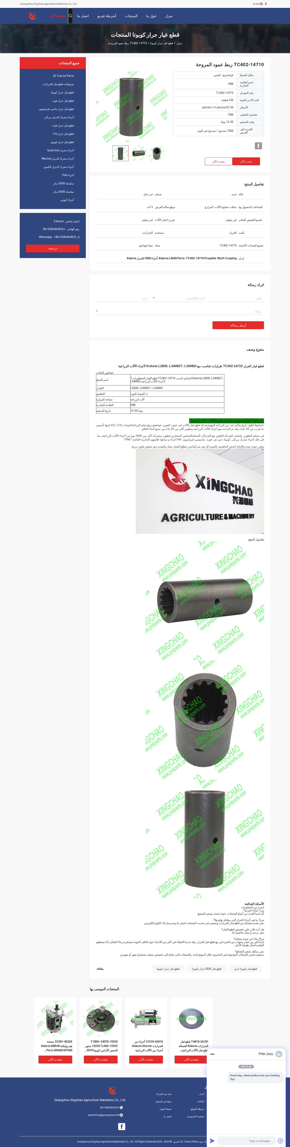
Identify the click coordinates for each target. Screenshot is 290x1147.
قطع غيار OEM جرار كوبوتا (207, 968)
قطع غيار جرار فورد (63, 100)
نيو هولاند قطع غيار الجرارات (58, 84)
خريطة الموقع (197, 1109)
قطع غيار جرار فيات (63, 125)
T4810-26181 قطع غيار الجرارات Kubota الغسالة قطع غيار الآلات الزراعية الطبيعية (193, 1046)
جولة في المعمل (163, 1101)
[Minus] (212, 1054)
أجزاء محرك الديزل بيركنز (59, 117)
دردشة (53, 248)
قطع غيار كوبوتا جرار (245, 968)
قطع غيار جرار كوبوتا (161, 43)
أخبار (201, 1094)
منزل (179, 43)
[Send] (212, 1140)
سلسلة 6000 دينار (63, 191)
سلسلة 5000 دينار (63, 183)
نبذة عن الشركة (163, 1094)
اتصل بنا (167, 1116)
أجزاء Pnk (68, 175)
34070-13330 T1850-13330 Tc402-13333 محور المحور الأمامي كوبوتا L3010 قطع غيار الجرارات (101, 1046)
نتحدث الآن (246, 161)
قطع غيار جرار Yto (63, 133)
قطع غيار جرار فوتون (62, 142)
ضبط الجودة (165, 1109)
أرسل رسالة (238, 325)
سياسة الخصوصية (195, 1116)
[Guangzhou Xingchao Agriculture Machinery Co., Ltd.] (32, 15)
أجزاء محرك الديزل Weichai (57, 158)
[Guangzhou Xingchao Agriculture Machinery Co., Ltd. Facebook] (266, 4)
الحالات (200, 1101)
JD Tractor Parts (63, 75)
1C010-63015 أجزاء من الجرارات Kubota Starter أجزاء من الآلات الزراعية (147, 1046)
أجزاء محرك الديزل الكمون (58, 166)
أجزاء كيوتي (67, 200)
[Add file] (280, 1140)
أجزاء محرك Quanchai (60, 150)
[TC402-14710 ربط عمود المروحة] (131, 106)
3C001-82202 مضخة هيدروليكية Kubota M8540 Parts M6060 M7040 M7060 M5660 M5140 (56, 1046)
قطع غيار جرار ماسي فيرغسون (56, 109)
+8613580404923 (54, 229)
